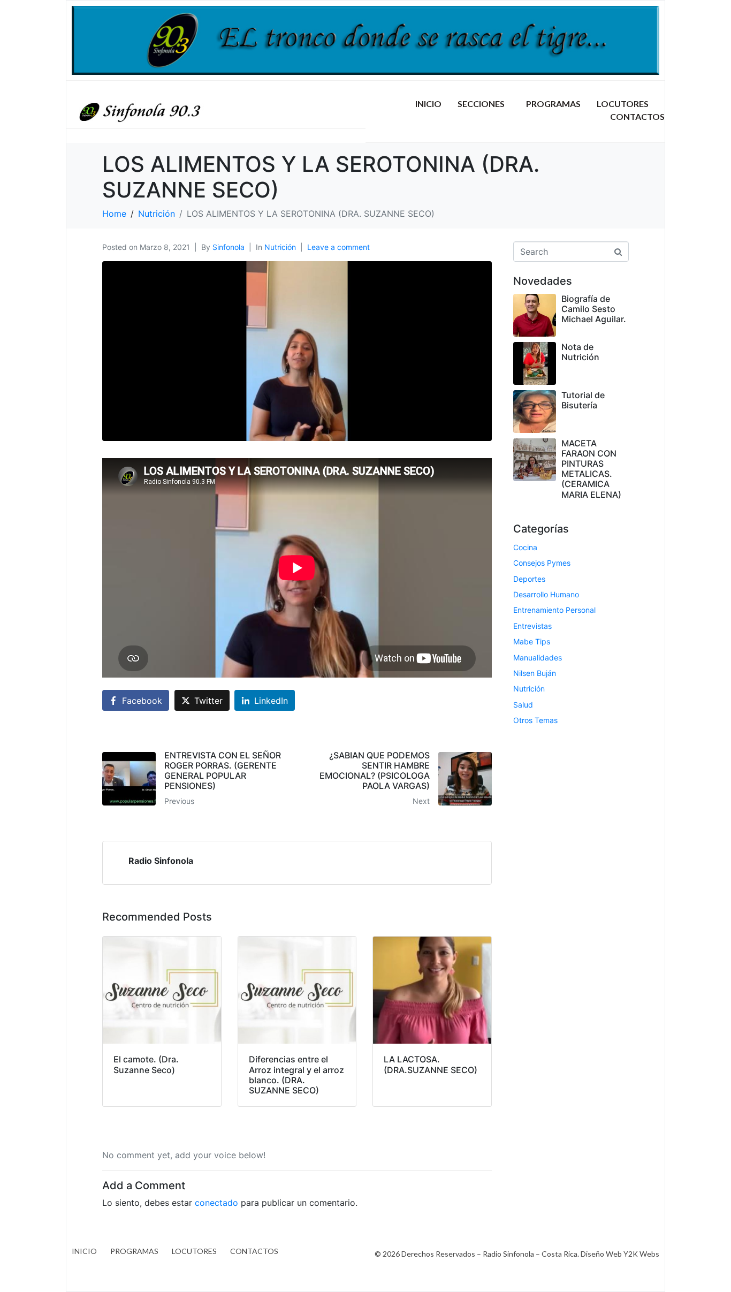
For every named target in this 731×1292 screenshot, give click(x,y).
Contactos (637, 116)
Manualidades (537, 657)
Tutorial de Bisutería (583, 400)
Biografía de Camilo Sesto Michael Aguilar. (593, 308)
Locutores (623, 103)
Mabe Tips (531, 641)
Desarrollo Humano (546, 594)
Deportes (529, 578)
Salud (523, 704)
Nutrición (280, 247)
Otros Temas (535, 720)
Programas (553, 103)
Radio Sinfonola (160, 860)
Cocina (525, 547)
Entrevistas (532, 625)
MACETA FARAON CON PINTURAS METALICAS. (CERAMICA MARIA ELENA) (591, 469)
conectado (216, 1202)
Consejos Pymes (541, 562)
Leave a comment (338, 247)
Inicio (428, 103)
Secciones (481, 103)
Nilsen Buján (534, 673)
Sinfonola (228, 247)
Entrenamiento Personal (554, 609)
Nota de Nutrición (580, 351)
